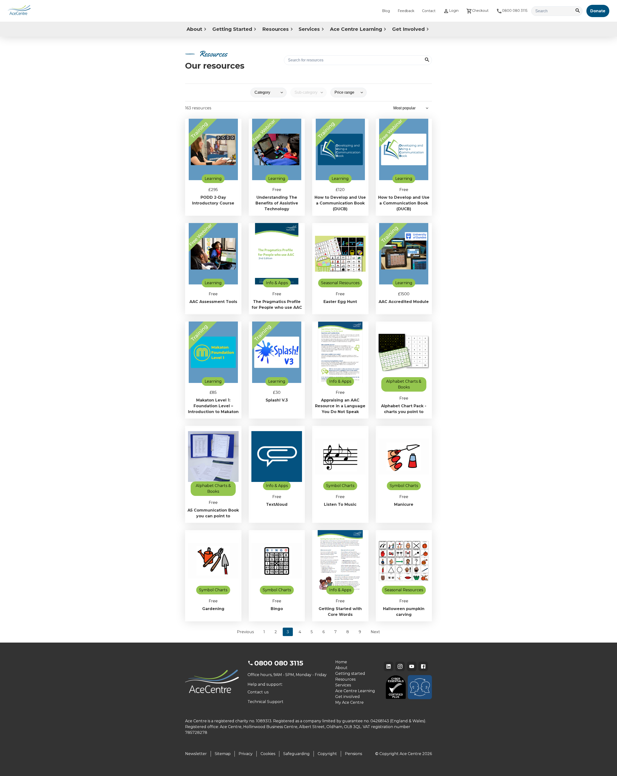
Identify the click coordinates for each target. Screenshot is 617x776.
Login (454, 10)
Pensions (353, 753)
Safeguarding (296, 753)
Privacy (246, 753)
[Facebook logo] (423, 666)
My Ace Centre (349, 702)
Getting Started (232, 29)
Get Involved (408, 29)
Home (341, 662)
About (194, 29)
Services (309, 29)
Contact (429, 11)
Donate (597, 11)
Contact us (258, 692)
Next (375, 632)
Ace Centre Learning (356, 29)
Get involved (347, 696)
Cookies (268, 753)
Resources (275, 29)
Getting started (350, 673)
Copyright (327, 753)
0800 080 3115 (514, 10)
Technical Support (265, 701)
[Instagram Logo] (400, 666)
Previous (245, 632)
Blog (386, 11)
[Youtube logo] (411, 666)
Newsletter (196, 753)
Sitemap (223, 753)
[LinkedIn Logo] (388, 666)
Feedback (406, 11)
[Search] (577, 10)
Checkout (480, 10)
